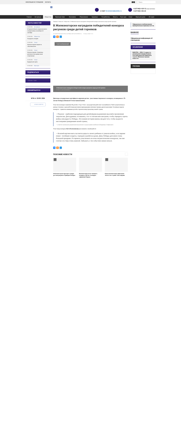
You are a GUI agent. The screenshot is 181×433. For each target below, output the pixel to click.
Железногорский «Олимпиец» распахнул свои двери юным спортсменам (35, 54)
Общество (48, 17)
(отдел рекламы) (144, 9)
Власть (115, 17)
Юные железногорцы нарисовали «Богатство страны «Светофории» (115, 174)
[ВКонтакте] (54, 37)
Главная (29, 17)
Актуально (38, 17)
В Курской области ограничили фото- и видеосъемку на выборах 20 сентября (37, 30)
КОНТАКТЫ (48, 2)
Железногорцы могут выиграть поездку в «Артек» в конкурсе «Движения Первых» (88, 175)
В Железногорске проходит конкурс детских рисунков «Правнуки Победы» (64, 174)
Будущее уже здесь (32, 62)
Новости (61, 21)
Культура (123, 17)
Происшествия (60, 17)
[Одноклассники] (57, 37)
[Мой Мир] (61, 37)
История (151, 17)
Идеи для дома (140, 17)
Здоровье (95, 17)
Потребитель (106, 17)
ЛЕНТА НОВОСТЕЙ (34, 23)
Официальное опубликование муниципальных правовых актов (143, 24)
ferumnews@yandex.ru (113, 11)
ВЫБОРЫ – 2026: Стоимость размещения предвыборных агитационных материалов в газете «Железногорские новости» (142, 55)
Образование (84, 17)
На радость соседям (32, 38)
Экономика (72, 17)
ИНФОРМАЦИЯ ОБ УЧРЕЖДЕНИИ (34, 2)
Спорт (130, 17)
